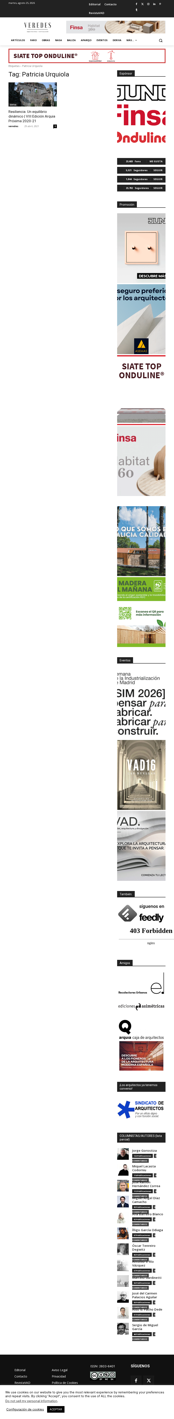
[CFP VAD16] (141, 775)
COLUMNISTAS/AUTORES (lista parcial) (141, 1137)
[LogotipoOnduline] (141, 137)
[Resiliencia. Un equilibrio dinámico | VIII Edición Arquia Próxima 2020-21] (32, 94)
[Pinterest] (160, 4)
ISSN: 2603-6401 (102, 1366)
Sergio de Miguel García (145, 1327)
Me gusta (156, 161)
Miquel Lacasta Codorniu (144, 1168)
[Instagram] (148, 4)
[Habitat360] (141, 461)
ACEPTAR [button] (56, 1409)
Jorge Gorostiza (144, 1151)
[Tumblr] (136, 10)
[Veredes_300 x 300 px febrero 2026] (141, 541)
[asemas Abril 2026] (141, 319)
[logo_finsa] (141, 115)
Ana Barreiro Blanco (147, 1214)
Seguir (158, 170)
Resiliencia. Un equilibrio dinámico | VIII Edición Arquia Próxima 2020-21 (31, 116)
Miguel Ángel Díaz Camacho (146, 1200)
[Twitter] (142, 4)
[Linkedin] (154, 4)
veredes (13, 126)
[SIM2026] (141, 704)
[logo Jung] (141, 92)
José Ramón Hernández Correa (146, 1184)
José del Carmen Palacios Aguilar (144, 1295)
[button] (161, 40)
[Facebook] (136, 4)
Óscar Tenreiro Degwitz (144, 1247)
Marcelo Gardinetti (146, 1278)
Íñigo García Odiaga (147, 1230)
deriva (13, 104)
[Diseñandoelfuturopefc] (141, 612)
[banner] (141, 846)
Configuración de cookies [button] (25, 1409)
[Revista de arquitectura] (37, 27)
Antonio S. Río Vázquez (143, 1263)
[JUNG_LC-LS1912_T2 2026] (141, 248)
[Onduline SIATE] (141, 390)
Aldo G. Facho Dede (147, 1309)
